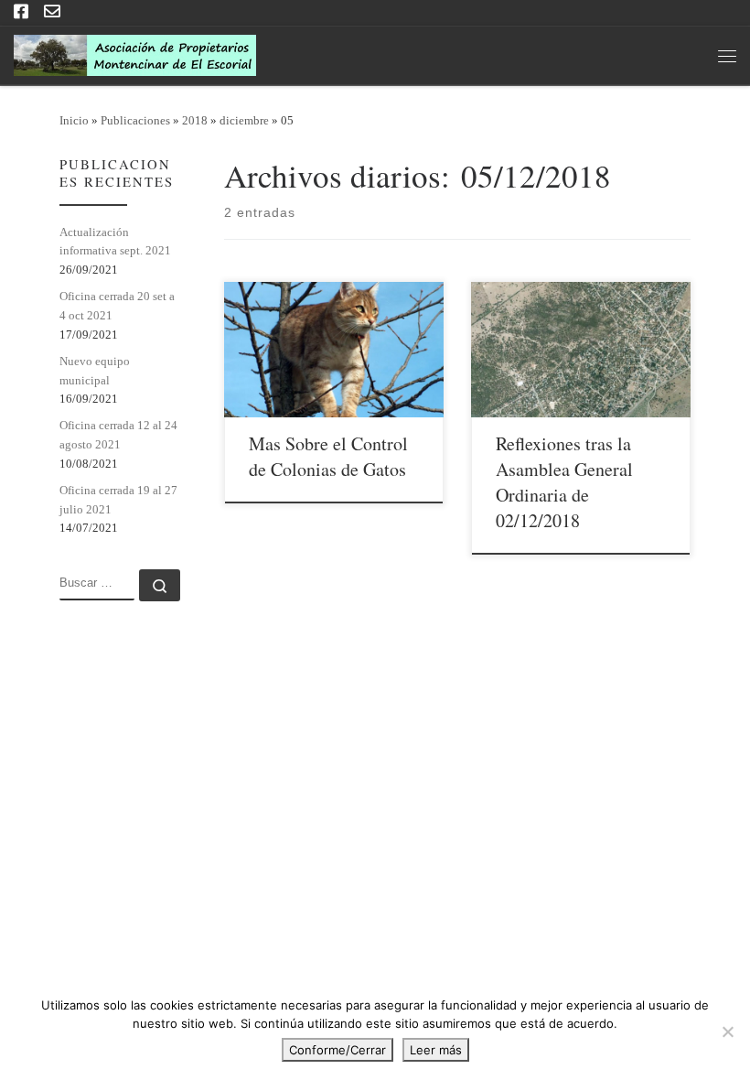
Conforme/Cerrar (337, 1049)
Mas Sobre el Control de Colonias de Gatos (328, 456)
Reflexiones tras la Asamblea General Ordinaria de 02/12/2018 (564, 482)
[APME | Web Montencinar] (135, 52)
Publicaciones (135, 120)
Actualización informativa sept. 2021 (115, 241)
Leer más (436, 1049)
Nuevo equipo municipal (94, 370)
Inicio (74, 120)
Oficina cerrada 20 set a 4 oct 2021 (117, 305)
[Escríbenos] (52, 13)
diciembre (244, 120)
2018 (195, 120)
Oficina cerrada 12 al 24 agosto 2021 (118, 434)
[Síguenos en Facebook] (21, 13)
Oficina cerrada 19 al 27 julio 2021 (118, 499)
